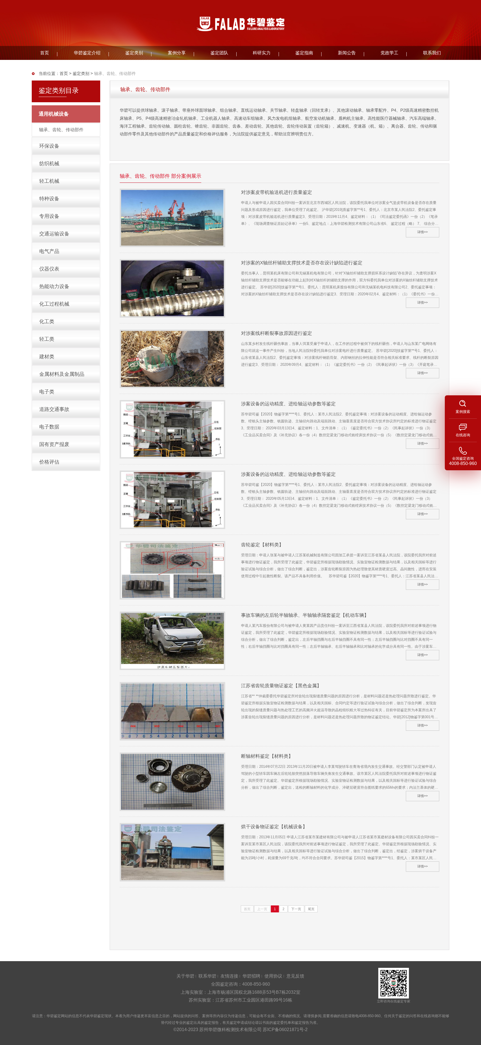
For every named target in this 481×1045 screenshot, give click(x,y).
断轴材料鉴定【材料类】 (267, 756)
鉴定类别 (134, 52)
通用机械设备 (54, 114)
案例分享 (177, 52)
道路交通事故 (54, 409)
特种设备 (49, 198)
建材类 (46, 356)
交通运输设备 (54, 234)
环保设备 (49, 146)
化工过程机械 (54, 304)
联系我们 (432, 52)
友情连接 (229, 976)
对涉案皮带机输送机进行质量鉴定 (276, 192)
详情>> (422, 232)
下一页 (296, 909)
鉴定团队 (219, 52)
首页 (44, 52)
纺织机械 (49, 163)
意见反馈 (295, 976)
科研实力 (262, 52)
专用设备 (49, 216)
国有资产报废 (54, 444)
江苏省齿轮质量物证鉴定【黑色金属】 (281, 685)
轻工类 (46, 339)
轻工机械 (49, 181)
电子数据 (49, 427)
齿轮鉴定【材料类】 (262, 544)
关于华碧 (185, 976)
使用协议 (273, 976)
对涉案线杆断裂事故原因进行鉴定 (276, 333)
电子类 (46, 391)
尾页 (311, 909)
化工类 (46, 321)
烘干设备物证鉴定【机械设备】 (274, 826)
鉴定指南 (304, 52)
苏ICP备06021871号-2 (285, 1029)
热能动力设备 (54, 286)
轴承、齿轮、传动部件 (61, 129)
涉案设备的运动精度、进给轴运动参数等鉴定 (288, 403)
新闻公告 (347, 52)
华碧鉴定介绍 (87, 52)
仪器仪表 (49, 269)
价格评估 (49, 462)
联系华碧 (207, 976)
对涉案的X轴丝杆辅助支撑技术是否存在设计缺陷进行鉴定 (301, 262)
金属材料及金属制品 (61, 374)
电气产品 (49, 251)
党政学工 (389, 52)
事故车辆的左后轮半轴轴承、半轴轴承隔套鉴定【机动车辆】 (305, 615)
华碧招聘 (251, 976)
